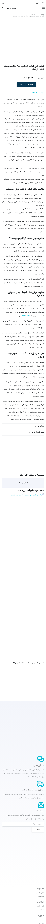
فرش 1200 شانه (35, 14)
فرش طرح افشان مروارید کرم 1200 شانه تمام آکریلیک (28, 663)
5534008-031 (31, 777)
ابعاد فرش (41, 78)
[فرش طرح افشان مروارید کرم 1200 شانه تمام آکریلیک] (23, 495)
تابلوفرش (41, 896)
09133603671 (25, 316)
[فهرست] (43, 8)
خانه (42, 14)
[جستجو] (2, 3)
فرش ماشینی (40, 893)
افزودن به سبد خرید (26, 84)
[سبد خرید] (2, 8)
